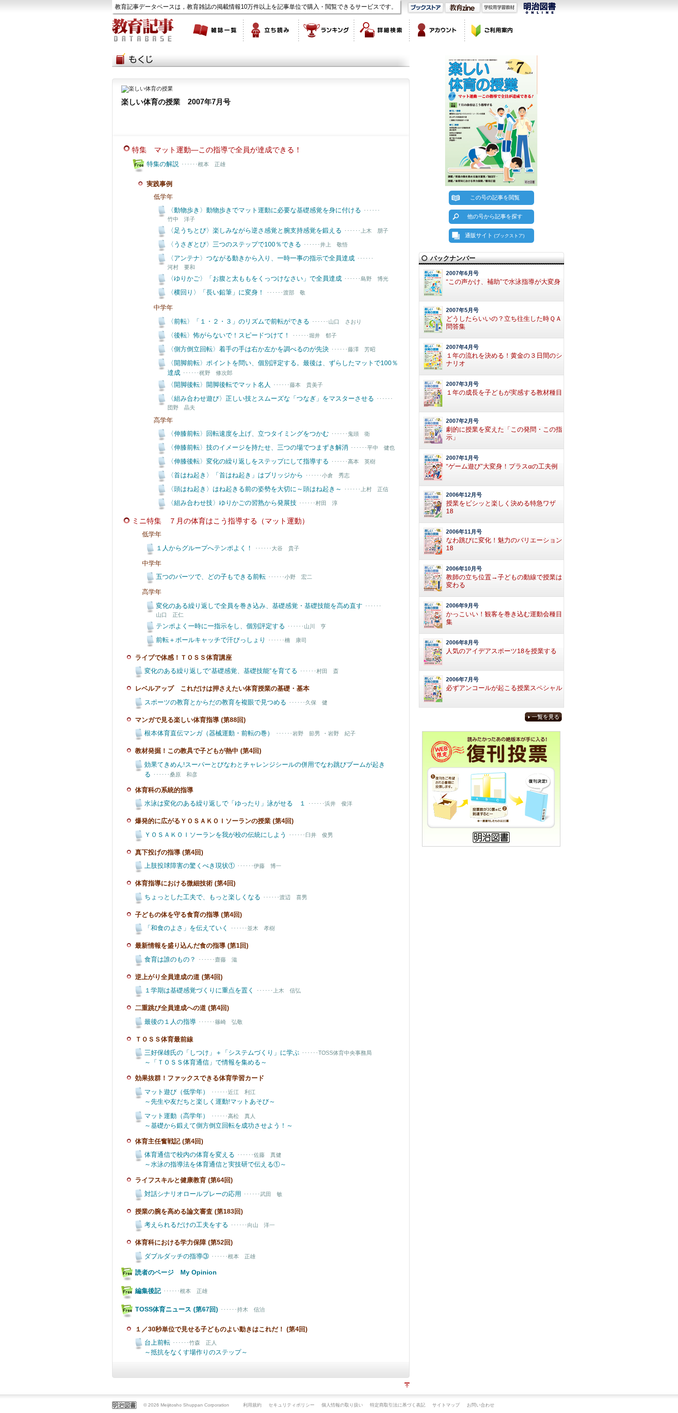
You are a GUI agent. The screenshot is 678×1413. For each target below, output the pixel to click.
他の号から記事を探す (495, 216)
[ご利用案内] (492, 30)
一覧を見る (545, 717)
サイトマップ (446, 1404)
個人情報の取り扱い (342, 1404)
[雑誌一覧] (216, 30)
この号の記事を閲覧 (495, 197)
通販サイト (494, 235)
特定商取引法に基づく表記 (397, 1404)
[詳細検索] (382, 30)
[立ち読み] (271, 30)
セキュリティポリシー (291, 1404)
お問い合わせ (480, 1404)
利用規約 (252, 1404)
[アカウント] (437, 30)
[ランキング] (326, 30)
